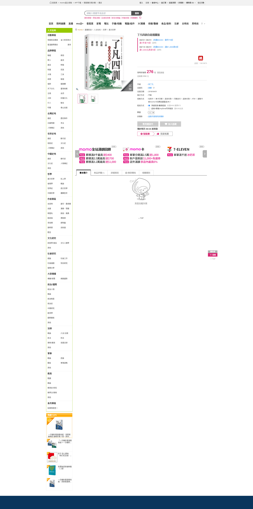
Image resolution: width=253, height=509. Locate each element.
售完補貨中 (148, 124)
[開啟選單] (204, 23)
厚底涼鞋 (96, 18)
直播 (71, 23)
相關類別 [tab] (146, 172)
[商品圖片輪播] (104, 62)
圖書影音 (88, 29)
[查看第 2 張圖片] (93, 98)
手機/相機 (117, 23)
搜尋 (137, 13)
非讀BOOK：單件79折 (163, 40)
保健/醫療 (153, 23)
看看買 (90, 23)
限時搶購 (60, 23)
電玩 (106, 23)
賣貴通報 (160, 72)
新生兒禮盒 (116, 18)
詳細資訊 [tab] (115, 172)
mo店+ (79, 23)
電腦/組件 (130, 23)
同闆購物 (134, 18)
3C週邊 (141, 23)
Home (80, 29)
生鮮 (176, 23)
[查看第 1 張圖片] (82, 98)
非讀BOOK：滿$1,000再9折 (165, 47)
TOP (141, 218)
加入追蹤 (172, 124)
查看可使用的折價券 (156, 116)
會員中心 (155, 2)
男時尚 (195, 23)
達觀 (150, 88)
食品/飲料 (166, 23)
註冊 (147, 2)
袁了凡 (150, 84)
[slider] (141, 154)
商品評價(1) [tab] (99, 172)
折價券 (181, 2)
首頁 (51, 23)
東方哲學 (112, 29)
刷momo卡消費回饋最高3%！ (159, 102)
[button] (126, 85)
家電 (98, 23)
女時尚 (185, 23)
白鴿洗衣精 (106, 18)
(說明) (154, 43)
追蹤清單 (172, 2)
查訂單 (163, 2)
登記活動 (201, 2)
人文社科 (97, 29)
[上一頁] (77, 154)
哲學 (104, 29)
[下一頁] (205, 154)
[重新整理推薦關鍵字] (140, 17)
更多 (69, 44)
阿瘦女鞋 (125, 18)
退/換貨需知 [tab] (130, 172)
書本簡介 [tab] (83, 172)
